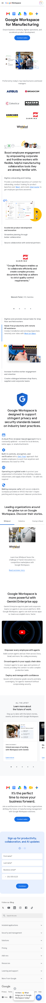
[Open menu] (2, 3)
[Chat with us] (39, 997)
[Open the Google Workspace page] (13, 3)
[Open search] (41, 3)
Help (40, 992)
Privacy (4, 992)
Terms (10, 992)
